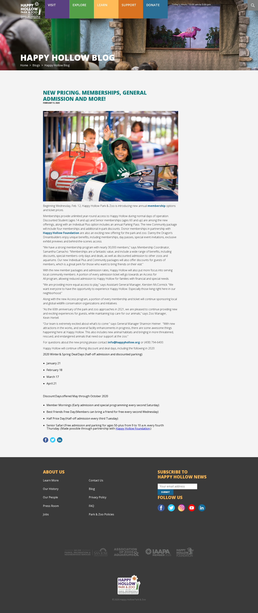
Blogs (36, 65)
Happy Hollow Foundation (61, 233)
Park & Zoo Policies (101, 514)
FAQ (91, 506)
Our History (50, 489)
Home (24, 65)
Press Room (51, 506)
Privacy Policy (97, 497)
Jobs (46, 514)
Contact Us (96, 480)
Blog (92, 489)
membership (157, 206)
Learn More (51, 480)
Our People (50, 497)
